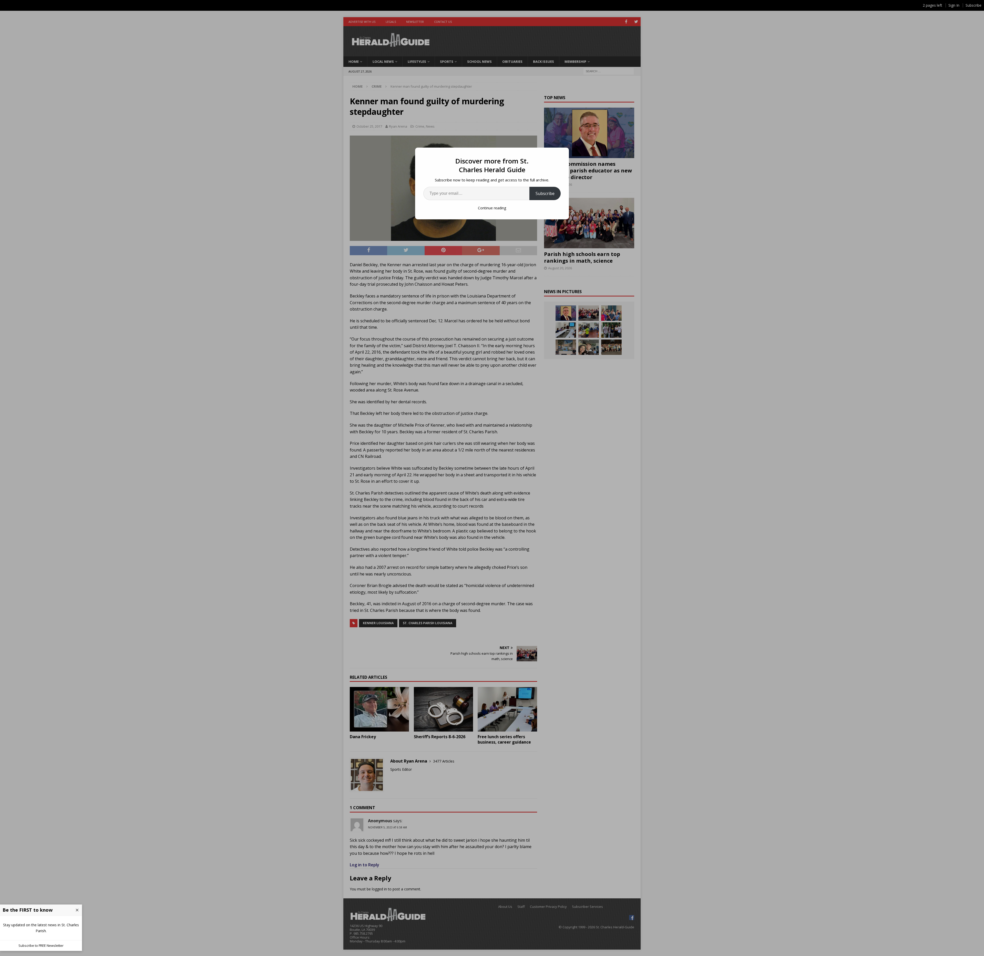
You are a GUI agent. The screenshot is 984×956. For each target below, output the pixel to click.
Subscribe (545, 193)
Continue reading (492, 207)
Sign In (953, 5)
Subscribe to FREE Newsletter (41, 945)
